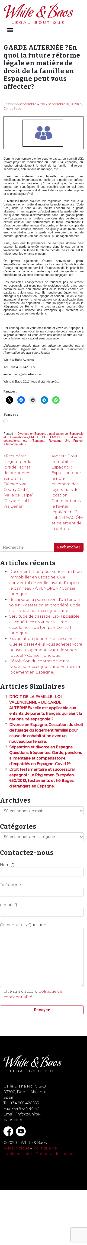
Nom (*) (7, 864)
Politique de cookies (55, 1154)
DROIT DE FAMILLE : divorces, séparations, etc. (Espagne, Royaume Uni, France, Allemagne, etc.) (43, 440)
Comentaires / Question (23, 925)
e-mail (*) (8, 905)
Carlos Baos (12, 108)
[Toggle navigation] (10, 30)
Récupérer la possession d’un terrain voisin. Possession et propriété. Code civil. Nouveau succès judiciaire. (44, 605)
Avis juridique (16, 1148)
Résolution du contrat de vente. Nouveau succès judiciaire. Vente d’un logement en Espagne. (45, 666)
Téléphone (10, 884)
